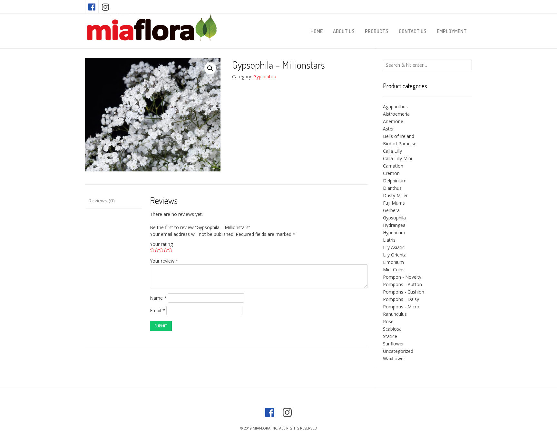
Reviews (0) (101, 200)
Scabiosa (392, 329)
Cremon (391, 173)
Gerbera (391, 210)
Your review (164, 261)
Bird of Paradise (399, 143)
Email (157, 310)
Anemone (393, 121)
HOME (316, 31)
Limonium (393, 262)
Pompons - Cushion (403, 292)
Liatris (389, 240)
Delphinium (394, 181)
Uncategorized (398, 351)
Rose (388, 321)
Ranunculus (395, 314)
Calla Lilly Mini (397, 158)
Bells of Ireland (398, 136)
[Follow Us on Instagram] (105, 6)
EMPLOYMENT (452, 31)
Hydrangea (394, 225)
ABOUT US (344, 31)
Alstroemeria (396, 114)
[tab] (113, 200)
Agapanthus (395, 106)
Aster (388, 129)
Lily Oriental (395, 255)
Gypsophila (264, 76)
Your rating (161, 244)
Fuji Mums (394, 203)
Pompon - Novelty (402, 277)
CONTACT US (412, 31)
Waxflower (394, 358)
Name (158, 298)
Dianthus (392, 188)
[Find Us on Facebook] (92, 6)
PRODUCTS (376, 31)
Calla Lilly (392, 151)
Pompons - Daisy (401, 299)
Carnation (393, 166)
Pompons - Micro (401, 307)
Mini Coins (394, 269)
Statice (390, 336)
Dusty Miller (395, 195)
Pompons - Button (402, 284)
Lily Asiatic (394, 247)
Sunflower (393, 344)
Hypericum (394, 232)
